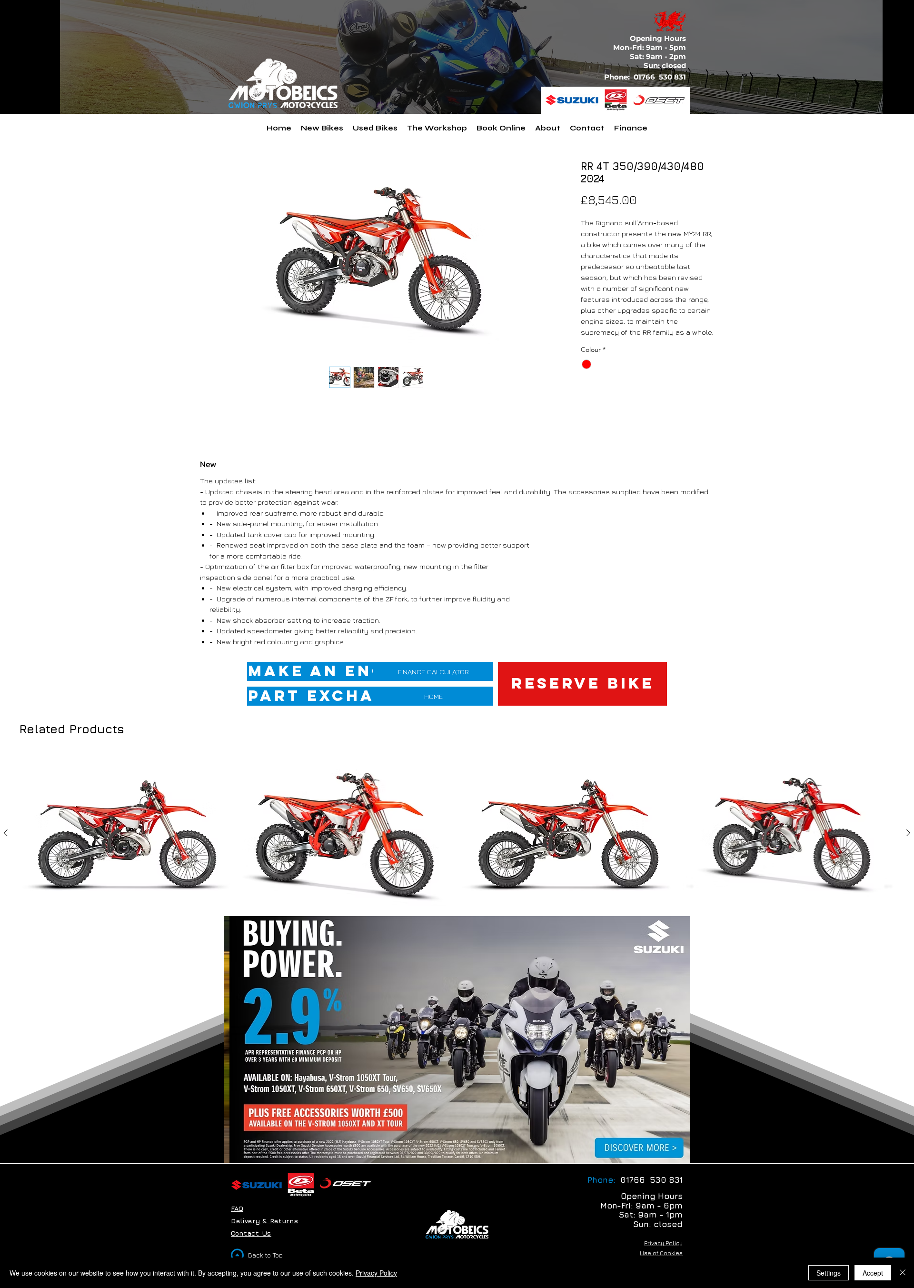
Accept (873, 1273)
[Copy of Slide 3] (439, 1147)
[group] (457, 848)
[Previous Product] (5, 833)
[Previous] (237, 1039)
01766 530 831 (661, 76)
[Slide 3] (463, 1147)
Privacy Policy (376, 1273)
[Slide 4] (474, 1147)
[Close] (902, 1272)
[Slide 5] (451, 1147)
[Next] (677, 1039)
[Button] (634, 1147)
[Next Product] (908, 833)
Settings (828, 1273)
